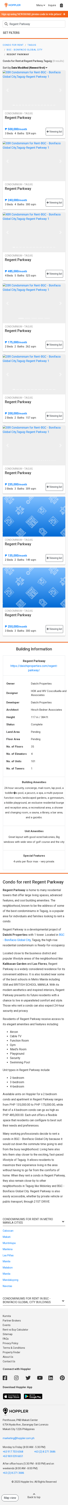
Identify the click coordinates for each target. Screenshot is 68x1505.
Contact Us (9, 1361)
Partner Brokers (12, 1320)
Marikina (8, 1249)
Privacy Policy (10, 1343)
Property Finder (11, 1352)
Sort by (24, 67)
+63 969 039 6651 (13, 1456)
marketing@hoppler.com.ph (18, 1438)
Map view (10, 1498)
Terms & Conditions (14, 1347)
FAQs (6, 1338)
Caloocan (8, 1230)
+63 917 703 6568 (13, 1451)
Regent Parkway (18, 117)
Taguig (32, 45)
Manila (6, 1261)
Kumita (7, 1316)
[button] (7, 90)
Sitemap (8, 1334)
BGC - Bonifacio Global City (24, 49)
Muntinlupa (9, 1243)
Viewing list (55, 131)
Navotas (7, 1286)
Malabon (8, 1267)
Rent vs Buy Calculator (15, 1329)
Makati (7, 1236)
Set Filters (11, 32)
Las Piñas (8, 1255)
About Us (8, 1356)
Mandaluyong (10, 1279)
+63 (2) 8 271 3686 (44, 1451)
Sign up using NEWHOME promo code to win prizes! (31, 14)
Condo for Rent (13, 45)
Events (7, 1325)
